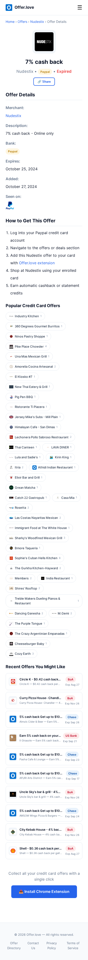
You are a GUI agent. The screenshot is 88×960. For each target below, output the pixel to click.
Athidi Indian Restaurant (56, 467)
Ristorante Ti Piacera (31, 407)
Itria (19, 467)
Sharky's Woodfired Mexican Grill (40, 538)
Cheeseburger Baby (31, 644)
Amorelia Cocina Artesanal (35, 366)
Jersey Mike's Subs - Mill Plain (38, 417)
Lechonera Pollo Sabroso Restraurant (43, 437)
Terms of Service (73, 945)
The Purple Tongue (30, 623)
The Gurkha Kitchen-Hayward (38, 568)
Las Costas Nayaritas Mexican (38, 518)
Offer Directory (14, 945)
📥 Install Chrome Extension (44, 891)
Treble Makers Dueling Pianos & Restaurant (47, 601)
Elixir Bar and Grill (28, 477)
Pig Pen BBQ (25, 397)
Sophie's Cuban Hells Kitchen (38, 558)
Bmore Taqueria (27, 548)
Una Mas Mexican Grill (32, 356)
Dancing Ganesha (29, 613)
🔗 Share (44, 81)
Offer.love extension (37, 262)
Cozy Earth (24, 653)
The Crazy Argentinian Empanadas (41, 633)
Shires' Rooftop (27, 588)
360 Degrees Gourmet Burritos (38, 326)
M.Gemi (65, 613)
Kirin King (63, 457)
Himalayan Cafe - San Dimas (36, 427)
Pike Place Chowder (31, 346)
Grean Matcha (26, 487)
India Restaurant (59, 578)
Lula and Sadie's (27, 457)
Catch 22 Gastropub (31, 498)
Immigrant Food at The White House (42, 528)
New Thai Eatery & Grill (32, 387)
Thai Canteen (26, 447)
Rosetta (22, 507)
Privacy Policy (51, 945)
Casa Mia (69, 498)
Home (10, 22)
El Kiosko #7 (25, 376)
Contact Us (33, 945)
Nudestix (37, 22)
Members (23, 578)
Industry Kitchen (28, 316)
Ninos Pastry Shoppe (31, 336)
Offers (22, 22)
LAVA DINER (61, 447)
